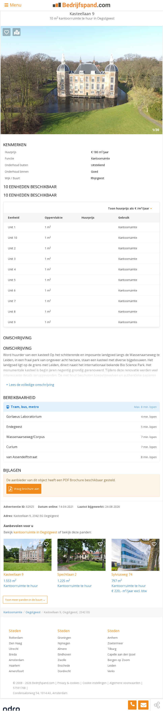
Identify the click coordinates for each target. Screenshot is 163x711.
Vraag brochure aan (26, 489)
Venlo (111, 671)
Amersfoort (16, 671)
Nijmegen (64, 643)
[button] (156, 82)
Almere (62, 649)
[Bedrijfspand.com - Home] (81, 5)
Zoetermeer (115, 643)
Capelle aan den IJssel (121, 654)
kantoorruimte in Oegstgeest (36, 532)
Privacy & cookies (68, 683)
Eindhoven (64, 654)
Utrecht (13, 649)
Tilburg (112, 649)
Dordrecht (64, 671)
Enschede (64, 665)
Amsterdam (16, 660)
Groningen (64, 638)
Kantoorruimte (12, 612)
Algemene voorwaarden (125, 683)
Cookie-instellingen (94, 683)
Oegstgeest (33, 612)
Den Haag (15, 643)
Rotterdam (16, 638)
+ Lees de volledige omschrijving (30, 384)
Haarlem (14, 665)
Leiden (112, 665)
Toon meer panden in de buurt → (25, 599)
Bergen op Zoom (119, 660)
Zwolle (62, 660)
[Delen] (156, 705)
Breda (13, 654)
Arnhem (113, 638)
